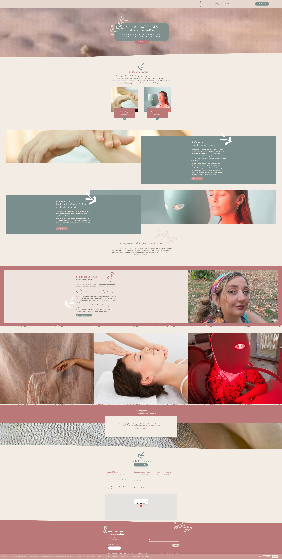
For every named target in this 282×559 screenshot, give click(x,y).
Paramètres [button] (259, 556)
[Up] (124, 118)
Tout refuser (267, 556)
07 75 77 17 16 (166, 475)
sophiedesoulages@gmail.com (165, 482)
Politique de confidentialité (143, 556)
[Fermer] (280, 556)
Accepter (275, 556)
